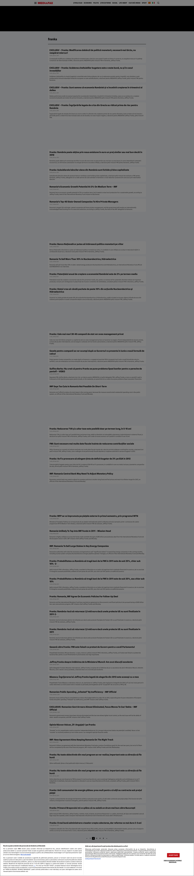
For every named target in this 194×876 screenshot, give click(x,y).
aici (34, 865)
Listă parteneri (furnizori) (93, 859)
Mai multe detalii (26, 854)
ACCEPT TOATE (173, 855)
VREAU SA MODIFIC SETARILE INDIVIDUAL (173, 861)
